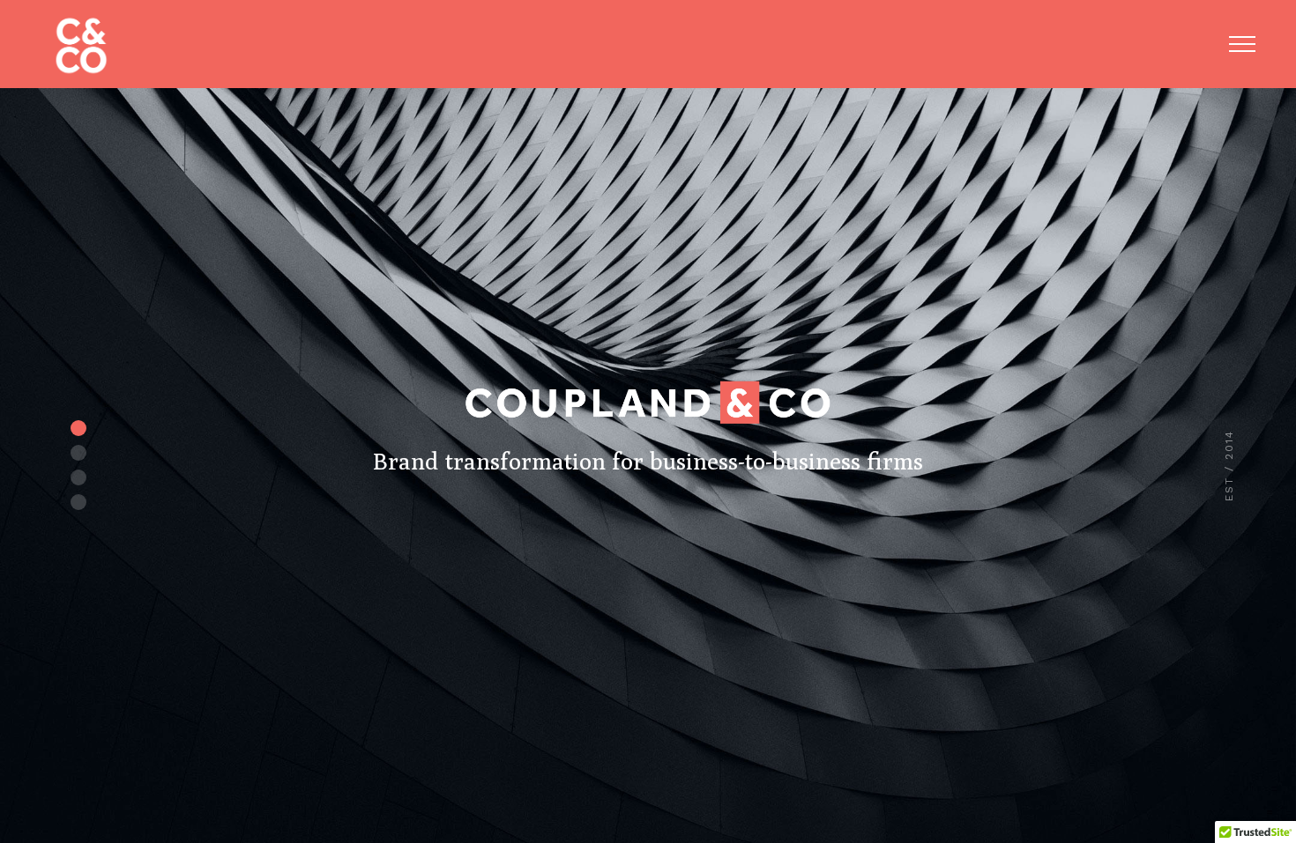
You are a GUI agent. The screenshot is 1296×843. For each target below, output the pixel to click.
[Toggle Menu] (1242, 44)
